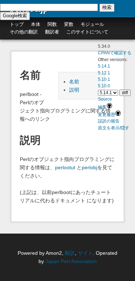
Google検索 (15, 15)
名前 (74, 81)
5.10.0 (104, 86)
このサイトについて (87, 31)
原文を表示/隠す (113, 128)
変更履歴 (106, 114)
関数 (52, 24)
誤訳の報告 (109, 121)
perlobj (89, 167)
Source (105, 99)
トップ (17, 24)
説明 (74, 90)
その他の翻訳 (24, 31)
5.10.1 (104, 79)
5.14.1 (104, 66)
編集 (102, 107)
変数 (68, 24)
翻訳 (70, 253)
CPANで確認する (114, 53)
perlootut (65, 167)
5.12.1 (104, 73)
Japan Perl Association (71, 261)
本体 (35, 24)
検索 (107, 7)
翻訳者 (52, 31)
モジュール (92, 24)
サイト (85, 253)
